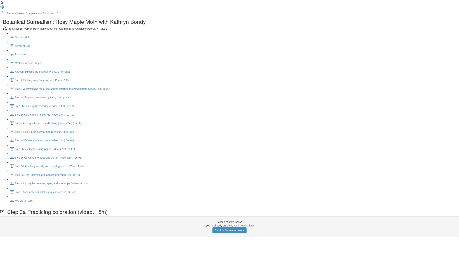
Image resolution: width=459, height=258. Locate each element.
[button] (2, 3)
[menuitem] (2, 8)
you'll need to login (244, 225)
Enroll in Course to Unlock (229, 230)
